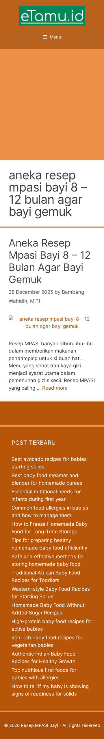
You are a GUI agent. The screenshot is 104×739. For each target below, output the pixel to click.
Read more (55, 388)
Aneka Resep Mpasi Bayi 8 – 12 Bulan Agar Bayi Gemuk (50, 261)
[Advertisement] (52, 104)
